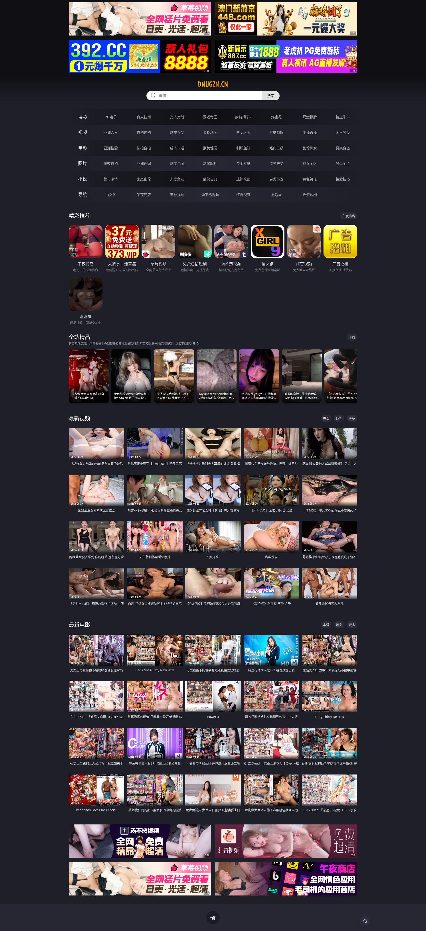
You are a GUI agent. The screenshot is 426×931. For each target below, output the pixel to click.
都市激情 (111, 179)
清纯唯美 (276, 163)
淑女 (339, 625)
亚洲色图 (144, 163)
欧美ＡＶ (177, 132)
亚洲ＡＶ (111, 132)
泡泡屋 (276, 194)
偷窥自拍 (111, 163)
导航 (82, 195)
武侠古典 (210, 179)
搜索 (270, 95)
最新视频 (79, 418)
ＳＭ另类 (343, 132)
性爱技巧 (343, 179)
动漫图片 (210, 163)
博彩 (82, 117)
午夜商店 (144, 194)
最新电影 (79, 624)
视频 (82, 132)
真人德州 (144, 117)
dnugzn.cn (213, 84)
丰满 (326, 625)
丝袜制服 (276, 132)
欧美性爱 (210, 148)
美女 (326, 418)
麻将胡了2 (243, 117)
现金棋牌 (310, 117)
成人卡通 (177, 148)
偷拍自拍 (144, 148)
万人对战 (177, 117)
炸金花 (276, 117)
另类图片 (343, 163)
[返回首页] (364, 921)
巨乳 (339, 418)
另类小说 (276, 179)
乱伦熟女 (310, 148)
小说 (82, 179)
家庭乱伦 (144, 179)
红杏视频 (243, 194)
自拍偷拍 (144, 132)
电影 (82, 148)
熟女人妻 (243, 132)
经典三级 (276, 148)
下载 (352, 337)
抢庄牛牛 (343, 117)
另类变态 (343, 148)
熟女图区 (310, 163)
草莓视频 (177, 194)
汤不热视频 (210, 194)
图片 (82, 163)
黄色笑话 (310, 179)
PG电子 (111, 117)
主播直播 (310, 132)
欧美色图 (177, 163)
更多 (352, 418)
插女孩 (110, 194)
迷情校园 (243, 179)
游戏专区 (210, 117)
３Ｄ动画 (210, 132)
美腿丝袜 (243, 163)
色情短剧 (310, 194)
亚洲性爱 (111, 148)
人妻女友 (177, 179)
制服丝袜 (243, 148)
